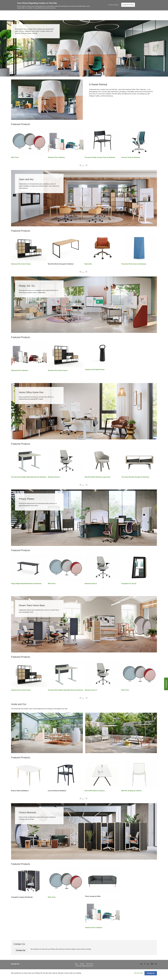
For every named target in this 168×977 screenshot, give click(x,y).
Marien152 (88, 264)
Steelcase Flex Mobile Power (95, 369)
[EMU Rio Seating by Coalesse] (139, 774)
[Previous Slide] (80, 165)
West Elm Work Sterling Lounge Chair (97, 477)
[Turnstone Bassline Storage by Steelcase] (139, 461)
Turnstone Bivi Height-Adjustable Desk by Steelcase (28, 477)
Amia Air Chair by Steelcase (130, 157)
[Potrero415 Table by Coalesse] (102, 774)
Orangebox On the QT (128, 583)
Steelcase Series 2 (54, 477)
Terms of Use (89, 964)
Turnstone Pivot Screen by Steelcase (133, 264)
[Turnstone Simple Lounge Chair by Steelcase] (102, 141)
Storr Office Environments (86, 966)
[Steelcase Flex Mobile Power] (102, 354)
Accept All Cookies (128, 4)
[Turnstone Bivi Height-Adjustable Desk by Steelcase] (29, 461)
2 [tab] (84, 165)
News (76, 964)
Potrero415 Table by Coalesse (95, 790)
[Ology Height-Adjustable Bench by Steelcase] (29, 567)
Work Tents (15, 157)
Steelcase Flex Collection (56, 157)
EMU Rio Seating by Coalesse (131, 790)
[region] (84, 5)
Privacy (82, 964)
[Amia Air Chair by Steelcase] (139, 141)
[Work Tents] (29, 141)
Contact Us (15, 964)
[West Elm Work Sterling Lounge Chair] (102, 461)
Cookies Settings (113, 4)
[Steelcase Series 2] (65, 461)
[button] (166, 684)
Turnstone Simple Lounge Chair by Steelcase (100, 157)
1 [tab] (82, 165)
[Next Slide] (86, 165)
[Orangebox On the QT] (139, 567)
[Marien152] (102, 248)
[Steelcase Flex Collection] (65, 141)
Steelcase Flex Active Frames (21, 264)
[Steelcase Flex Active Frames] (29, 248)
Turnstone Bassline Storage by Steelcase (135, 477)
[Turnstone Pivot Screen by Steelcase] (139, 248)
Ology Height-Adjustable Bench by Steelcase (26, 583)
